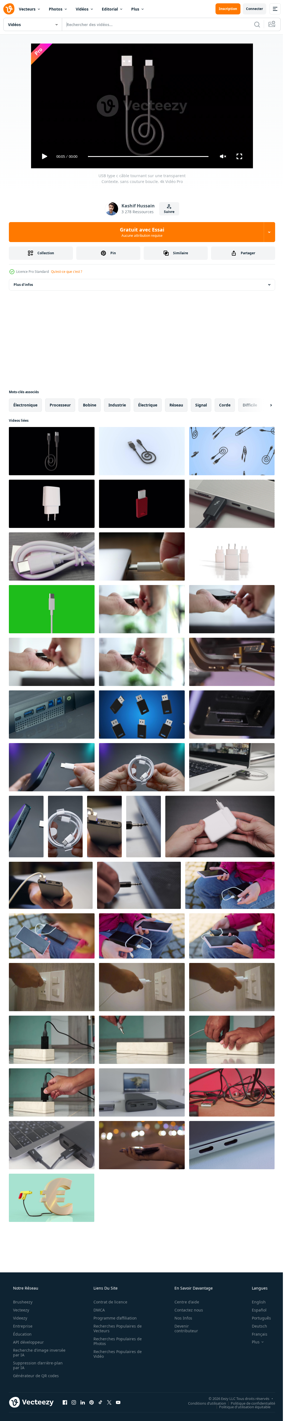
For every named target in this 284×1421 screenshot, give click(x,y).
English (255, 1302)
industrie (117, 405)
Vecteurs (27, 9)
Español (255, 1310)
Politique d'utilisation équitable (240, 1406)
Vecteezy (20, 1310)
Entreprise (22, 1326)
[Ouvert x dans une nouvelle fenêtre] (109, 1402)
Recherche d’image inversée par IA (30, 1353)
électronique (25, 405)
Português (257, 1318)
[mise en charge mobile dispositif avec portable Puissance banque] (230, 885)
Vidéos (82, 9)
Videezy (19, 1318)
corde (224, 405)
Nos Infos (180, 1318)
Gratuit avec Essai (140, 232)
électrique (147, 405)
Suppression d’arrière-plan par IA (37, 1365)
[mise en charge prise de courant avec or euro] (51, 1198)
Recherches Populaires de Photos (116, 1341)
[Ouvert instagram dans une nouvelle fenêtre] (74, 1402)
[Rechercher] (253, 24)
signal (201, 405)
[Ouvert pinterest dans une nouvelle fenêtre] (91, 1402)
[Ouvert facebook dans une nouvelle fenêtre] (65, 1402)
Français (256, 1334)
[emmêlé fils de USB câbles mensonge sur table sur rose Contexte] (232, 1092)
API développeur (27, 1342)
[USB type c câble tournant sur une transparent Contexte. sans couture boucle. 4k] (52, 451)
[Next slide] (262, 405)
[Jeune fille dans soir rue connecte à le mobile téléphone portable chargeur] (142, 1145)
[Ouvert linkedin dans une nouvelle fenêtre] (82, 1402)
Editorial (110, 9)
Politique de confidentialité (249, 1402)
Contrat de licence (108, 1302)
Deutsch (255, 1326)
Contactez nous (185, 1310)
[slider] (146, 156)
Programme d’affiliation (113, 1318)
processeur (60, 405)
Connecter (250, 8)
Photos (55, 9)
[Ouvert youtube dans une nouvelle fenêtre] (118, 1402)
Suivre (167, 211)
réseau (176, 405)
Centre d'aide (183, 1302)
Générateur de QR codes (35, 1375)
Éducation (21, 1334)
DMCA (97, 1310)
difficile (250, 405)
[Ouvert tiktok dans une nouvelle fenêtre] (100, 1402)
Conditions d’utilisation (203, 1402)
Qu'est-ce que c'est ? (66, 271)
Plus (135, 9)
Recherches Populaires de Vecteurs (116, 1328)
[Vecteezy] (8, 8)
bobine (89, 405)
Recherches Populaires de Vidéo (116, 1354)
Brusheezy (22, 1302)
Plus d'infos (23, 284)
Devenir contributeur (182, 1328)
